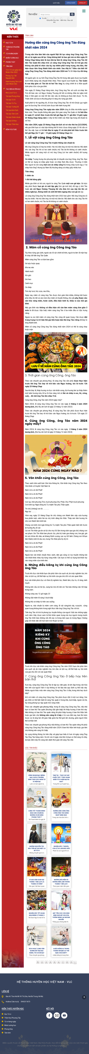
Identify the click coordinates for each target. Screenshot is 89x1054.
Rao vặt (70, 20)
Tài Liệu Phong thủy (13, 96)
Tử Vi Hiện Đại (74, 71)
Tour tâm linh (56, 21)
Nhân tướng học (12, 58)
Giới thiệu (56, 3)
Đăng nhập (71, 3)
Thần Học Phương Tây (12, 1018)
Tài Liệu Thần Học (12, 124)
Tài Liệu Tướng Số (12, 107)
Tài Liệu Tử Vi (10, 100)
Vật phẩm (49, 20)
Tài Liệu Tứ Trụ (11, 103)
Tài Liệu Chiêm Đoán (13, 117)
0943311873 (25, 1002)
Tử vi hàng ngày (12, 54)
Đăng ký (82, 3)
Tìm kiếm (72, 14)
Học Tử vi (9, 43)
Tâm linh (7, 1033)
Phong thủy (10, 62)
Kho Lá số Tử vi (11, 93)
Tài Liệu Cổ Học (11, 121)
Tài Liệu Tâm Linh (12, 114)
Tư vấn (44, 18)
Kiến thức (63, 20)
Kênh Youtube (11, 129)
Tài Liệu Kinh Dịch (12, 110)
